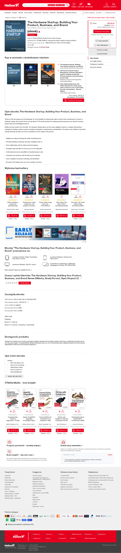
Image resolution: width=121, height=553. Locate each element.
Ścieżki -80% (51, 5)
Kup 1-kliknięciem (102, 45)
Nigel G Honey (72, 93)
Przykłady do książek (66, 484)
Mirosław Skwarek (29, 209)
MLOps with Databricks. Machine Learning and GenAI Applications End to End (61, 420)
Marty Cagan (74, 209)
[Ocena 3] (37, 43)
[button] (84, 184)
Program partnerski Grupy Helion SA (98, 475)
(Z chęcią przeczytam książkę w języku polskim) (61, 40)
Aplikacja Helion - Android (12, 493)
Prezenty (7, 489)
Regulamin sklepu (37, 481)
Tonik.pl (114, 545)
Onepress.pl (36, 534)
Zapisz (110, 454)
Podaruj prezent (110, 12)
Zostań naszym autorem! (67, 478)
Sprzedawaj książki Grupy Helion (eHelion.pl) (100, 478)
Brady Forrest (47, 38)
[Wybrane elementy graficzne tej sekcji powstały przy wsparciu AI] (85, 241)
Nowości (53, 12)
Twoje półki (8, 484)
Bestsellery (60, 12)
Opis (94, 58)
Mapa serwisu (36, 499)
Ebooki (20, 12)
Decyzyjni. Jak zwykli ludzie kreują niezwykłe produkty (78, 204)
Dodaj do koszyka (102, 31)
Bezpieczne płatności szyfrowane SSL (21, 524)
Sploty (74, 538)
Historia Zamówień (10, 480)
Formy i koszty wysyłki (39, 488)
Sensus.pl (49, 534)
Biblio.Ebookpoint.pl (90, 538)
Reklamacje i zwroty (38, 506)
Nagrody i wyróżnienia (66, 487)
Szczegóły (96, 61)
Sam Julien (34, 424)
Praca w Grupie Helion (94, 487)
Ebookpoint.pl (101, 534)
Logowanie (7, 475)
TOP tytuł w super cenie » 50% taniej (100, 18)
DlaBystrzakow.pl (76, 534)
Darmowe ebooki (71, 12)
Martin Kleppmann (11, 424)
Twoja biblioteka (9, 482)
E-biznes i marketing (18, 325)
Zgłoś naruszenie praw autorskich (69, 489)
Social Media (30, 325)
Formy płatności (37, 490)
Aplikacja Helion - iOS (11, 496)
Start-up (14, 322)
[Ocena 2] (35, 43)
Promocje (46, 12)
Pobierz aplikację (90, 12)
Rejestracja (8, 478)
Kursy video (28, 12)
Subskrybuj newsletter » (71, 445)
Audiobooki (37, 12)
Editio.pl (61, 534)
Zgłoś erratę (8, 316)
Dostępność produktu (96, 64)
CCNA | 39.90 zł (60, 5)
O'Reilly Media (41, 40)
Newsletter (35, 497)
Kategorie (8, 12)
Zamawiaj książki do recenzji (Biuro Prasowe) (100, 480)
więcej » (83, 461)
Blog (34, 495)
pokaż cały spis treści (15, 376)
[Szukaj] (67, 5)
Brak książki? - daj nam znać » (20, 455)
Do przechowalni (102, 54)
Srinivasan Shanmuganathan (73, 79)
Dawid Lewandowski (45, 209)
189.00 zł (63, 216)
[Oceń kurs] (11, 283)
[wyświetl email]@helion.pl (39, 546)
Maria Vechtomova (61, 424)
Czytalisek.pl (62, 538)
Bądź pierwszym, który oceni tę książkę (58, 43)
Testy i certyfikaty (10, 491)
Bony (100, 12)
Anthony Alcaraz (26, 424)
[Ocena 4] (39, 43)
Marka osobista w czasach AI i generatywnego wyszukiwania (12, 205)
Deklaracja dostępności (39, 486)
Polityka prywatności (38, 484)
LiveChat (35, 502)
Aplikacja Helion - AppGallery (13, 498)
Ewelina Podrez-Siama (13, 209)
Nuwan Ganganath (43, 424)
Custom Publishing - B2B (95, 484)
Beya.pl (48, 538)
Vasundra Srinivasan (78, 424)
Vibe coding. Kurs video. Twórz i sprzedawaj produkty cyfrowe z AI (61, 205)
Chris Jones (81, 209)
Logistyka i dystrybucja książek (97, 489)
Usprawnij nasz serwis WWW (41, 493)
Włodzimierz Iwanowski (62, 209)
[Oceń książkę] (38, 43)
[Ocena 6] (43, 43)
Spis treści (96, 67)
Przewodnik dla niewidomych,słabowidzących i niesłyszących (41, 478)
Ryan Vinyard (56, 38)
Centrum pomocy (37, 475)
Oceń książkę (64, 480)
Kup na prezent (103, 41)
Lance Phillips (63, 93)
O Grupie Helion (64, 475)
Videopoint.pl (36, 538)
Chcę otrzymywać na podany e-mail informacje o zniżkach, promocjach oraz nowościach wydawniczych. (83, 460)
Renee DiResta (37, 38)
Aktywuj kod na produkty (11, 487)
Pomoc (28, 270)
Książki (14, 12)
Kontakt (35, 504)
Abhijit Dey (63, 79)
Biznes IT (8, 322)
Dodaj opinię (24, 283)
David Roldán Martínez (66, 81)
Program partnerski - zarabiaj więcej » (24, 445)
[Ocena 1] (33, 43)
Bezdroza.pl (88, 534)
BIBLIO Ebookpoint (93, 482)
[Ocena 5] (41, 43)
